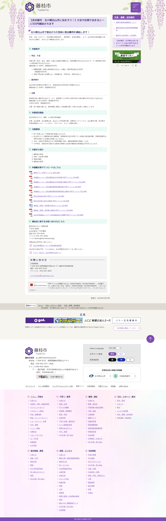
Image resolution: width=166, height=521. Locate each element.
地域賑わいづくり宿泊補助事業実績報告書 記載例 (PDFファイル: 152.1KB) (60, 191)
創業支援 (62, 482)
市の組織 (91, 458)
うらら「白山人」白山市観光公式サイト (47, 253)
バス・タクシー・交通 (38, 421)
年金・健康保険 (35, 414)
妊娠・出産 (63, 404)
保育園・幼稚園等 (65, 411)
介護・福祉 (92, 411)
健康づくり (92, 418)
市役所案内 (91, 386)
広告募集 (62, 510)
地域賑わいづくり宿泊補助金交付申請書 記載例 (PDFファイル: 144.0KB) (59, 182)
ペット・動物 (35, 428)
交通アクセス (103, 386)
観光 (118, 407)
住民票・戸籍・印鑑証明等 (39, 404)
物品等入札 (63, 462)
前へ (117, 65)
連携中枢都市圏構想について (126, 22)
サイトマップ (30, 386)
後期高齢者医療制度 (95, 428)
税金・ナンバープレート (39, 418)
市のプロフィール (94, 462)
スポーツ (120, 404)
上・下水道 (34, 438)
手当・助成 (63, 432)
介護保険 (91, 414)
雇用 (60, 500)
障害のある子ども (65, 428)
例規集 (113, 386)
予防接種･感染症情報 (95, 407)
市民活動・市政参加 (124, 418)
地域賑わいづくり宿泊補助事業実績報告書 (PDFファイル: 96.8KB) (57, 187)
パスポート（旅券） (37, 411)
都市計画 (33, 462)
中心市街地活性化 (36, 469)
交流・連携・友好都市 (124, 17)
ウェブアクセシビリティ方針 (62, 386)
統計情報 (91, 486)
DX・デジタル (64, 465)
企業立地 (62, 475)
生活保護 (91, 435)
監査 (89, 489)
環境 (31, 475)
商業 (60, 486)
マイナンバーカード (37, 407)
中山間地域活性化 (65, 469)
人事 (89, 479)
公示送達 (33, 445)
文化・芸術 (121, 400)
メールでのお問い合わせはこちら (42, 276)
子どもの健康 (64, 407)
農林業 (61, 493)
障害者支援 (92, 432)
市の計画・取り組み (66, 435)
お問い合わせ (123, 386)
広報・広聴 (92, 469)
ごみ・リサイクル (36, 435)
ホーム (40, 305)
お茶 (60, 489)
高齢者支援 (92, 421)
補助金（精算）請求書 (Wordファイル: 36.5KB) (51, 206)
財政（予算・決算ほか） (96, 475)
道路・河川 (34, 458)
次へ (132, 65)
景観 (31, 465)
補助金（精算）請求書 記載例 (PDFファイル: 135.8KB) (53, 210)
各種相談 (33, 442)
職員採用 (91, 482)
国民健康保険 (93, 425)
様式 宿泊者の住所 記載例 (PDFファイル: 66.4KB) (51, 201)
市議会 (90, 493)
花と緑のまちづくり (37, 472)
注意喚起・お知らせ (95, 438)
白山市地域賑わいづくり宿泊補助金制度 (47, 245)
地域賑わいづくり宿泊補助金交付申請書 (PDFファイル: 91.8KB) (56, 177)
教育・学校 (63, 414)
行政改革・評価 (93, 472)
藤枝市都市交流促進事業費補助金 (127, 29)
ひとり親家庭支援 (65, 425)
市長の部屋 (92, 455)
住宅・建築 (34, 425)
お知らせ (33, 400)
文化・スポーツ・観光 (53, 305)
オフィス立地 (64, 479)
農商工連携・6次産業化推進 (69, 496)
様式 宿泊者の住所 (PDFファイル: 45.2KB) (49, 196)
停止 (136, 65)
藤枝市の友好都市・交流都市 (126, 35)
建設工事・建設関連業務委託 (69, 458)
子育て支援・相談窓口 (67, 421)
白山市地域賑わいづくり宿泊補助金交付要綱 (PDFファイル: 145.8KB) (58, 215)
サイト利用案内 (43, 386)
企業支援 (62, 472)
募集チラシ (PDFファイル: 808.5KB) (47, 173)
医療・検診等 (93, 404)
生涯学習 (62, 418)
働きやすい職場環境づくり (68, 503)
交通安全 (33, 432)
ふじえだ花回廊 (122, 411)
